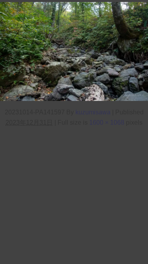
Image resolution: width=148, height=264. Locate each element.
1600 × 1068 (106, 122)
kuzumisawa (93, 112)
